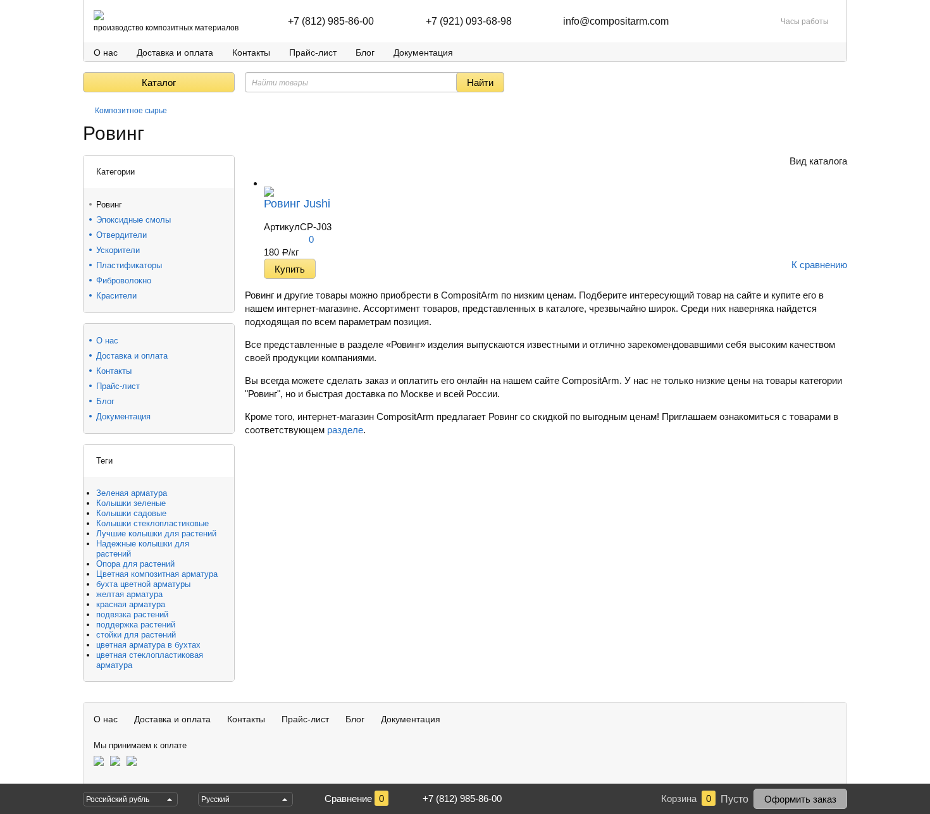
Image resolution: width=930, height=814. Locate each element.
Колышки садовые (131, 513)
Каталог (159, 82)
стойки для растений (136, 634)
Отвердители (121, 235)
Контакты (251, 52)
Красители (116, 295)
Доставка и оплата (175, 52)
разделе (345, 429)
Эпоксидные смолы (133, 220)
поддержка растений (135, 624)
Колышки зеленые (131, 503)
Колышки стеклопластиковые (152, 523)
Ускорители (118, 250)
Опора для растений (135, 564)
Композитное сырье (131, 110)
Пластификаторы (129, 265)
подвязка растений (132, 614)
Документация (423, 52)
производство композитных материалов (166, 27)
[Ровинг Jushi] (269, 183)
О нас (106, 52)
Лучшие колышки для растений (156, 533)
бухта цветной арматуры (143, 584)
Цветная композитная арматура (157, 574)
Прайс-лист (313, 52)
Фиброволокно (123, 280)
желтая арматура (129, 594)
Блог (365, 52)
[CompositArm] (99, 15)
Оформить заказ (800, 799)
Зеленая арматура (131, 493)
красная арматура (130, 604)
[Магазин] (87, 111)
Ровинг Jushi (297, 203)
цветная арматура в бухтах (148, 645)
